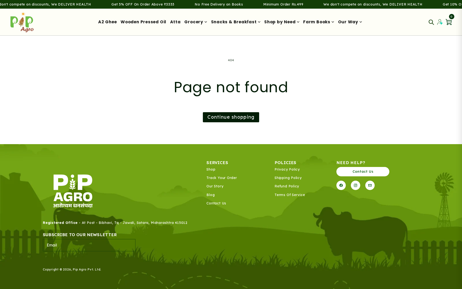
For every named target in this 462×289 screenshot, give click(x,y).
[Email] (370, 185)
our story (214, 186)
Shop (210, 169)
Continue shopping (230, 117)
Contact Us (363, 171)
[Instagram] (355, 185)
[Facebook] (341, 185)
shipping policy (288, 178)
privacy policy (287, 169)
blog (210, 195)
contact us (216, 203)
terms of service (290, 195)
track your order (221, 178)
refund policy (287, 186)
